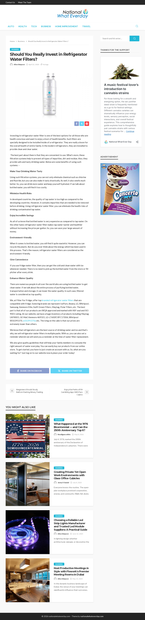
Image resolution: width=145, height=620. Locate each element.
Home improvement (66, 26)
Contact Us (10, 2)
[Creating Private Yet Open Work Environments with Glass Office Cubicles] (28, 484)
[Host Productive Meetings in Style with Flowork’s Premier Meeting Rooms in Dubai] (28, 580)
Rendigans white (64, 434)
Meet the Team (24, 2)
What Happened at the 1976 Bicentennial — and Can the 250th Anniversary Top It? (71, 427)
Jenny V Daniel (63, 482)
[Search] (137, 26)
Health (22, 26)
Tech (34, 26)
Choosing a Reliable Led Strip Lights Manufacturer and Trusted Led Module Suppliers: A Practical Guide (70, 525)
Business (46, 26)
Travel (86, 26)
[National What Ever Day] (72, 14)
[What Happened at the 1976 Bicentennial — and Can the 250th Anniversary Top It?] (28, 436)
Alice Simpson (19, 64)
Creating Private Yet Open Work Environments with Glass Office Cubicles (70, 475)
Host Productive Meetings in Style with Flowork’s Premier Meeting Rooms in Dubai (71, 571)
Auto (11, 26)
